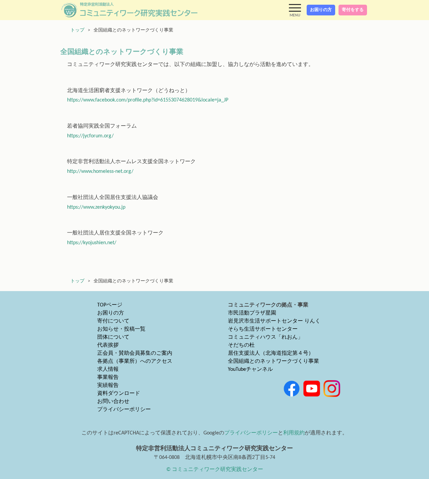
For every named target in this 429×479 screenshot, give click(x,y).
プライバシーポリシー (124, 409)
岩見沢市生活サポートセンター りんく (274, 321)
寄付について (113, 321)
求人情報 (108, 369)
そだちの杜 (241, 345)
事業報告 (108, 377)
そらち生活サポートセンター (263, 329)
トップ (77, 30)
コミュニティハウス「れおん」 (265, 337)
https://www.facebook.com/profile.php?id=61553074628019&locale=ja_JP (147, 100)
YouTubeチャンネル (250, 369)
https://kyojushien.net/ (91, 243)
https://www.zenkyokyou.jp (96, 207)
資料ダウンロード (118, 393)
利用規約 (294, 433)
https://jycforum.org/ (90, 136)
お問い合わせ (113, 401)
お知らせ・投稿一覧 (121, 329)
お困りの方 (321, 10)
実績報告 (108, 385)
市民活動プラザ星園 (252, 313)
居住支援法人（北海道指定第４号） (271, 353)
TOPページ (109, 305)
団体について (113, 337)
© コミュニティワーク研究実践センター (214, 469)
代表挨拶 (108, 345)
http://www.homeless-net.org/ (100, 171)
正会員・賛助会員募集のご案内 (134, 353)
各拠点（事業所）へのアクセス (134, 361)
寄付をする (353, 10)
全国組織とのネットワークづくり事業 (273, 361)
